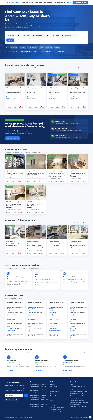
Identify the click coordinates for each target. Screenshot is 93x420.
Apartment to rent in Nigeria (37, 406)
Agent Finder (42, 2)
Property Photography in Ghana (78, 406)
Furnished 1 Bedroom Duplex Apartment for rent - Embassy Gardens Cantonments (56, 175)
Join (26, 395)
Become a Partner (54, 391)
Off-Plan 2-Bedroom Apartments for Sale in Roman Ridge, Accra (78, 245)
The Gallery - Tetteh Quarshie (57, 407)
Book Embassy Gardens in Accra (78, 391)
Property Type (10, 32)
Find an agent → (83, 352)
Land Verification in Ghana (77, 400)
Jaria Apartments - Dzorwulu (57, 411)
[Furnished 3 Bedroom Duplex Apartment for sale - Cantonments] (57, 79)
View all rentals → (83, 68)
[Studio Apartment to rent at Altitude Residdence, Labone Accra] (78, 79)
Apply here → (10, 287)
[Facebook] (6, 399)
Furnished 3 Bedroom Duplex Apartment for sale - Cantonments (14, 245)
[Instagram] (9, 399)
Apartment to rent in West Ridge (38, 386)
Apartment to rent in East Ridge (38, 384)
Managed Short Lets (60, 2)
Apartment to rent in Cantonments (39, 399)
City (22, 32)
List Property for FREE (80, 2)
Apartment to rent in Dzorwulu (38, 395)
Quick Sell (25, 2)
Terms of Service (75, 417)
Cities (51, 398)
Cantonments (14, 47)
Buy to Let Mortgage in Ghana (77, 395)
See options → (39, 287)
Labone (41, 47)
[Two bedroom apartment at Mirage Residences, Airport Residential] (15, 79)
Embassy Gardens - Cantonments (58, 405)
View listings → (11, 370)
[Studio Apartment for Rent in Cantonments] (36, 79)
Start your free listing (13, 138)
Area (36, 32)
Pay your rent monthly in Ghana (78, 389)
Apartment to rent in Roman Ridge (38, 392)
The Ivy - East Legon (55, 409)
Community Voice (54, 389)
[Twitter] (13, 399)
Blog (51, 393)
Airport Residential (32, 47)
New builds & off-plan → (81, 223)
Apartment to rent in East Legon (38, 397)
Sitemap (30, 417)
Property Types (54, 395)
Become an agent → (68, 370)
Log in (69, 2)
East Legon (22, 47)
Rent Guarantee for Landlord (77, 386)
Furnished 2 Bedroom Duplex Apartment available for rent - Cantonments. (78, 175)
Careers (72, 384)
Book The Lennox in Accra (76, 393)
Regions (52, 400)
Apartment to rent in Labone (37, 402)
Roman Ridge (49, 47)
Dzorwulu (57, 47)
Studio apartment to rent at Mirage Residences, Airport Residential (34, 206)
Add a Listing (53, 386)
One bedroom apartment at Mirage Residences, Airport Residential (13, 206)
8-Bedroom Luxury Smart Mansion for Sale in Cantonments (55, 245)
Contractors (50, 2)
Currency (52, 32)
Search (10, 40)
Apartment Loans (33, 2)
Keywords (67, 32)
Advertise (52, 384)
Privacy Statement (84, 417)
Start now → (66, 287)
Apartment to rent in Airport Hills (38, 404)
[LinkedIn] (16, 399)
